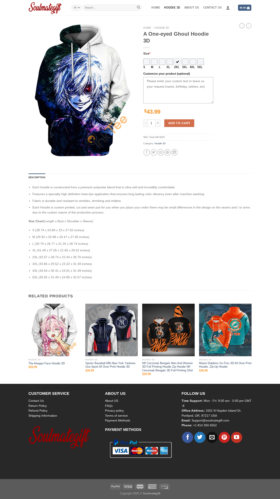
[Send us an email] (212, 437)
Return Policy (37, 405)
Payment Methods (117, 420)
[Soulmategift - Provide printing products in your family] (46, 7)
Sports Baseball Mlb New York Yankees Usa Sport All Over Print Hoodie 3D (110, 365)
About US (111, 400)
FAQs (109, 405)
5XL (200, 67)
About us (191, 7)
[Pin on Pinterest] (167, 152)
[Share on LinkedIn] (174, 152)
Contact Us (36, 400)
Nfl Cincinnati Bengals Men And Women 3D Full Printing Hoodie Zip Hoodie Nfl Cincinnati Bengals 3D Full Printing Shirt (167, 367)
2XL (176, 67)
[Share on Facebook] (147, 152)
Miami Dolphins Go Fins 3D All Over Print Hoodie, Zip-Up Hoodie (225, 365)
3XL (184, 67)
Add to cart (179, 123)
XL (168, 67)
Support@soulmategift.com (210, 420)
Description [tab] (36, 177)
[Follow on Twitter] (199, 437)
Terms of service (116, 415)
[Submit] (138, 7)
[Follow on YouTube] (236, 437)
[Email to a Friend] (161, 152)
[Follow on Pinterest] (224, 437)
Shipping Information (42, 415)
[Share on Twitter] (153, 152)
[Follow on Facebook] (187, 437)
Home (155, 7)
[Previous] (28, 343)
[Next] (251, 343)
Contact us (212, 7)
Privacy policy (114, 410)
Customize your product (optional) (166, 73)
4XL (192, 67)
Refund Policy (37, 410)
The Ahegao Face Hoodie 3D (46, 363)
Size (146, 53)
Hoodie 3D (172, 7)
